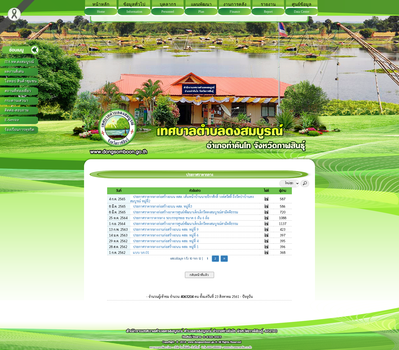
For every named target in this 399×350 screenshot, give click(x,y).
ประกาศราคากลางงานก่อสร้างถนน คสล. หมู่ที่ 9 (165, 229)
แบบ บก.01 (140, 252)
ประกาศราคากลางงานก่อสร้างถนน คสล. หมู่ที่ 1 (165, 246)
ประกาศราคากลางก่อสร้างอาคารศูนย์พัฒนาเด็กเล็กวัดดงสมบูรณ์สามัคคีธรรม (185, 212)
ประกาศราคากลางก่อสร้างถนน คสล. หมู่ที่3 (162, 206)
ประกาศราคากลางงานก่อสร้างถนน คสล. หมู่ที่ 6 (165, 235)
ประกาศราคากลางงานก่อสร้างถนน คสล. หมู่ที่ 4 (165, 241)
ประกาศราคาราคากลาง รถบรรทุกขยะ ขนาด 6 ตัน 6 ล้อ (170, 217)
